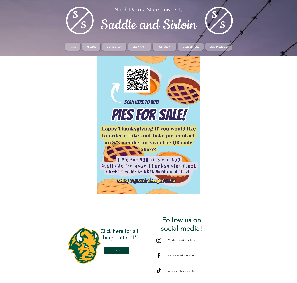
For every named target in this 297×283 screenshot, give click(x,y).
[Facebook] (159, 255)
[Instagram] (159, 240)
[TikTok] (159, 270)
